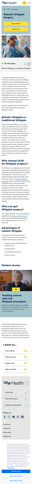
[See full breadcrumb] (9, 9)
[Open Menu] (29, 3)
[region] (16, 461)
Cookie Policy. (11, 468)
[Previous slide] (24, 63)
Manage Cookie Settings (16, 476)
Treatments (14, 9)
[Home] (10, 2)
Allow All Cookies (16, 471)
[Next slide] (28, 63)
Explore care (16, 29)
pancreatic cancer (19, 216)
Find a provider (16, 23)
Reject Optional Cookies (16, 480)
